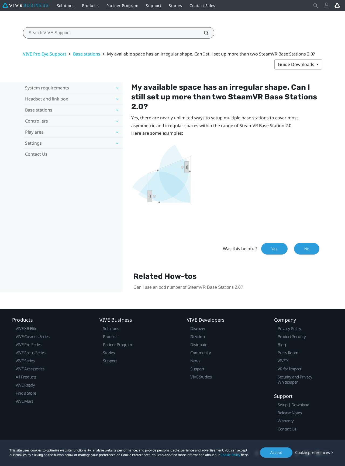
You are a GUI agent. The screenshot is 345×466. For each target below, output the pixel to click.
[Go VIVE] (337, 5)
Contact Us (36, 154)
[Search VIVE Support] (203, 32)
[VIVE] (25, 5)
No (306, 248)
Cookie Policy (230, 455)
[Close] (315, 5)
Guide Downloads (296, 64)
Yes (274, 248)
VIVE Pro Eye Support (44, 54)
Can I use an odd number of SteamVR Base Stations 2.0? (188, 287)
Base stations (86, 54)
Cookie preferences (312, 452)
